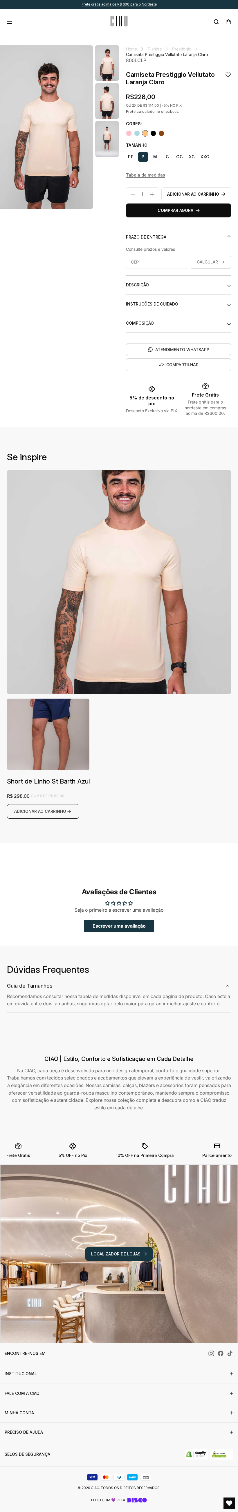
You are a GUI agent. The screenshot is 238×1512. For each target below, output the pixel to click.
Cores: (134, 124)
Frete (131, 111)
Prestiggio (181, 48)
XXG (205, 156)
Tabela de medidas (145, 174)
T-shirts (154, 48)
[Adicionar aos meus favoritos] (228, 75)
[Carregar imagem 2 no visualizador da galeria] (107, 101)
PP (131, 156)
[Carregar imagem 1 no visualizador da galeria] (107, 63)
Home (131, 48)
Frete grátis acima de (119, 4)
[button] (9, 21)
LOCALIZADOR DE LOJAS (115, 1253)
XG (192, 156)
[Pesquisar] (216, 21)
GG (179, 156)
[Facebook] (220, 1353)
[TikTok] (229, 1353)
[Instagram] (211, 1353)
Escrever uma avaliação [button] (119, 926)
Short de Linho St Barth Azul (48, 781)
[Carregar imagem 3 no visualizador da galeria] (107, 139)
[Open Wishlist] (229, 1503)
